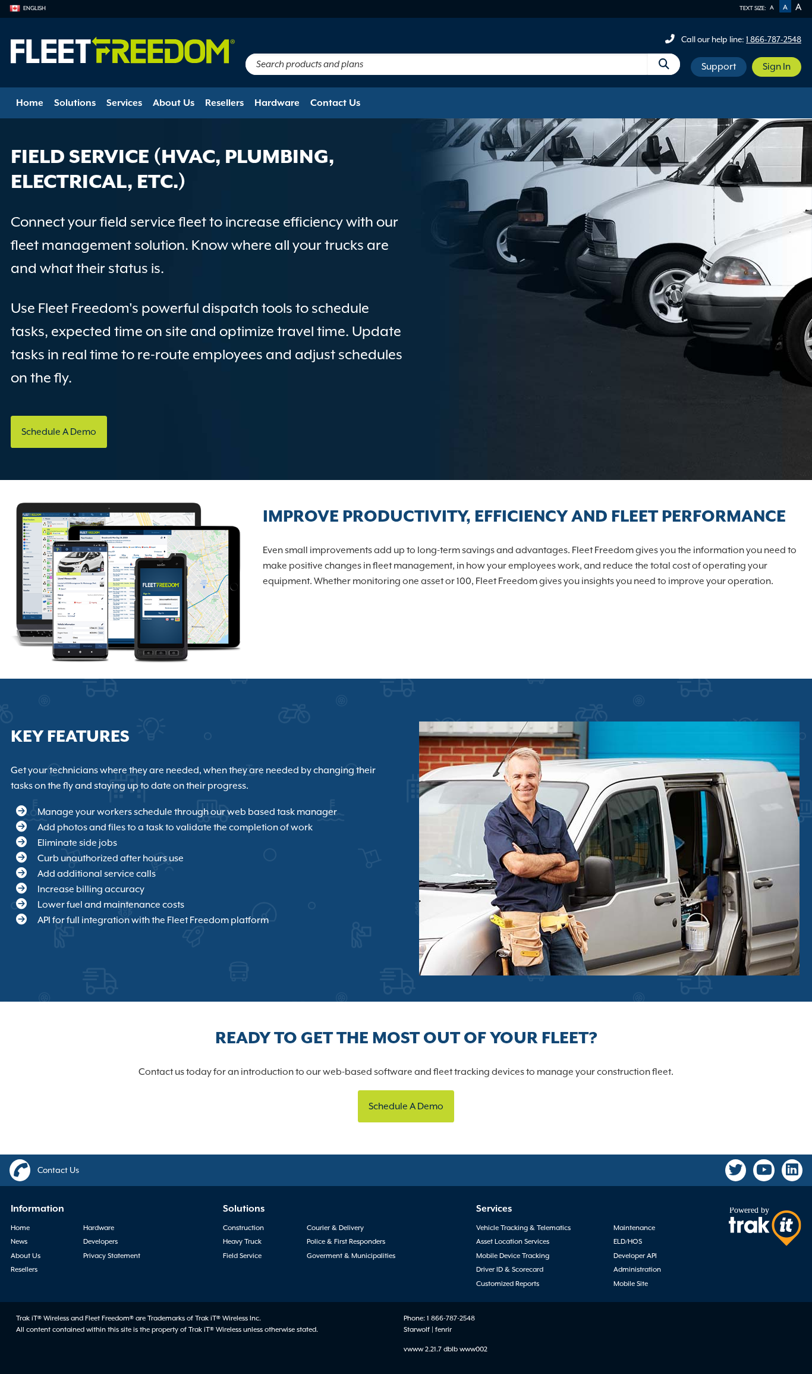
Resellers (224, 103)
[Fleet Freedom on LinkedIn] (792, 1170)
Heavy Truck (242, 1241)
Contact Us (335, 103)
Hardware (277, 103)
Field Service (242, 1255)
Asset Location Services (512, 1241)
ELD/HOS (627, 1241)
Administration (637, 1269)
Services (124, 103)
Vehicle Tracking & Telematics (523, 1228)
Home (29, 103)
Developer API (635, 1255)
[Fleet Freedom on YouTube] (764, 1170)
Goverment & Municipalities (351, 1255)
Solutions (75, 103)
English (34, 8)
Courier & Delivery (335, 1228)
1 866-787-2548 (773, 39)
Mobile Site (630, 1283)
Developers (100, 1241)
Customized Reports (507, 1283)
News (19, 1241)
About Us (173, 103)
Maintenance (634, 1228)
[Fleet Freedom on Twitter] (736, 1170)
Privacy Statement (111, 1255)
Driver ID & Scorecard (509, 1269)
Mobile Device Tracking (512, 1255)
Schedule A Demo (58, 431)
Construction (243, 1228)
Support (718, 66)
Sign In (777, 66)
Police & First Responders (346, 1241)
